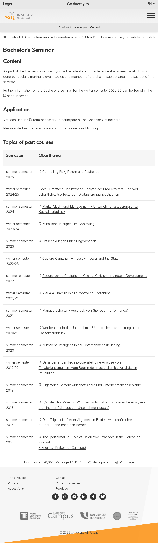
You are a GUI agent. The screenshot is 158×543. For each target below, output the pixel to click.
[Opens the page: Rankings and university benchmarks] (30, 516)
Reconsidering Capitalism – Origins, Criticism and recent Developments (94, 276)
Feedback (62, 488)
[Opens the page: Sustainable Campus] (60, 516)
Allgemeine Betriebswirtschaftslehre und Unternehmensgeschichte (91, 385)
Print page (127, 462)
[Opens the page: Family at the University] (93, 516)
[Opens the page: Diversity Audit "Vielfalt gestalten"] (133, 516)
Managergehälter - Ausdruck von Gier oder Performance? (85, 310)
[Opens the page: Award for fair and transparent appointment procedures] (117, 516)
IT (49, 189)
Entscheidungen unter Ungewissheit (69, 241)
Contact (61, 477)
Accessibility (16, 488)
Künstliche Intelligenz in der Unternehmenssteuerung (81, 345)
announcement (18, 96)
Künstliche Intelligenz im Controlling (68, 224)
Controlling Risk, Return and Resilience (70, 172)
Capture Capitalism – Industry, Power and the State (80, 258)
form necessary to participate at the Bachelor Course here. (77, 120)
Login (7, 4)
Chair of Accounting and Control (79, 27)
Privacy (13, 483)
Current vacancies (68, 483)
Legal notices (17, 477)
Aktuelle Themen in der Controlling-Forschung (76, 293)
